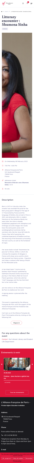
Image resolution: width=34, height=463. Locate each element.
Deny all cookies (18, 458)
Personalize (28, 458)
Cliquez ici (16, 323)
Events (7, 11)
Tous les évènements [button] (17, 392)
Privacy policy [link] (17, 461)
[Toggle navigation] (31, 4)
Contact (5, 339)
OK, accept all (6, 458)
